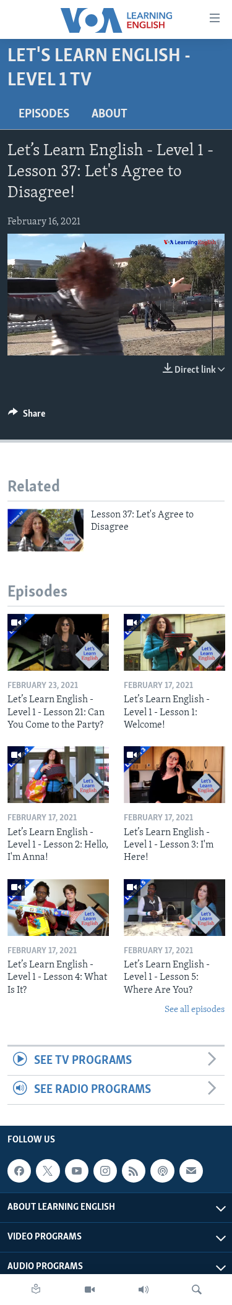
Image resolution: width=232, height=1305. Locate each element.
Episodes (44, 114)
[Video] (89, 1289)
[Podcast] (162, 1171)
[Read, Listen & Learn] (36, 1289)
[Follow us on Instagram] (105, 1171)
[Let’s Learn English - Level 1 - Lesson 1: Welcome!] (174, 642)
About (109, 114)
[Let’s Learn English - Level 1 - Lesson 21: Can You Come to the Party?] (58, 642)
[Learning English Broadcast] (143, 1289)
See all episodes (195, 1009)
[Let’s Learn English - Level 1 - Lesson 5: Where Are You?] (174, 907)
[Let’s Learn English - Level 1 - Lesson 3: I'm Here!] (174, 774)
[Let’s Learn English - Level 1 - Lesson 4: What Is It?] (58, 907)
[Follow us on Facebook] (19, 1171)
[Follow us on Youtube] (76, 1171)
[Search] (196, 1289)
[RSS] (133, 1171)
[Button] (26, 416)
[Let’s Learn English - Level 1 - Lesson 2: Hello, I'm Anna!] (58, 774)
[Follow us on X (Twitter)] (47, 1171)
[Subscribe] (191, 1171)
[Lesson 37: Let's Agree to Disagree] (45, 530)
